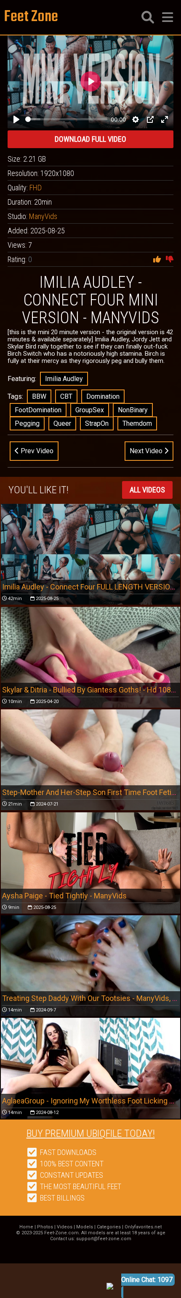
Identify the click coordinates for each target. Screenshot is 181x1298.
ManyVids (43, 216)
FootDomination (38, 410)
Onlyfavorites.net (143, 1227)
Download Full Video (90, 139)
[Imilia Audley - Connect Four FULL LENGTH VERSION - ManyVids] (90, 554)
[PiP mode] (150, 119)
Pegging (27, 423)
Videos (64, 1227)
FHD (35, 187)
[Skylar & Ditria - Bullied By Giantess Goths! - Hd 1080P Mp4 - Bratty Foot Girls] (90, 657)
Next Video (147, 451)
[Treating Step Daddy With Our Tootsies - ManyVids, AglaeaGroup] (90, 965)
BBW (39, 396)
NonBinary (133, 410)
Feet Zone (31, 17)
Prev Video (36, 451)
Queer (62, 423)
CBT (66, 396)
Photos (45, 1227)
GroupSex (89, 410)
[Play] (16, 119)
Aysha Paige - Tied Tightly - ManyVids (64, 895)
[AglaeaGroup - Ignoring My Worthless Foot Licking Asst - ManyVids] (90, 1068)
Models (84, 1227)
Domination (103, 396)
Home (26, 1227)
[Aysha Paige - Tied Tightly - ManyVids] (90, 863)
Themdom (137, 423)
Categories (109, 1227)
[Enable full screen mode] (164, 119)
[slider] (66, 119)
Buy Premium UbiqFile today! (91, 1133)
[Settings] (135, 119)
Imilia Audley (64, 379)
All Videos (147, 489)
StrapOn (97, 423)
